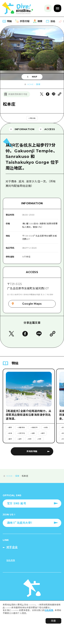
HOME (30, 84)
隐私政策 (49, 610)
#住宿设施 (32, 118)
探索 (38, 84)
